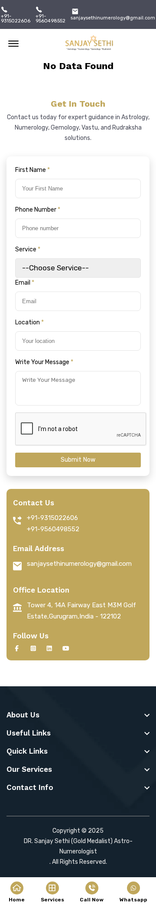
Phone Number (37, 209)
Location (29, 322)
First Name (32, 170)
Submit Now (78, 459)
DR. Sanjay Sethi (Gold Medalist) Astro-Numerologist (78, 846)
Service (27, 249)
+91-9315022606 (15, 18)
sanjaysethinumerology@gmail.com (113, 18)
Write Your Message (44, 362)
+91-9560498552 (50, 18)
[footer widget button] (78, 715)
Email (24, 282)
